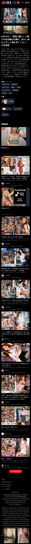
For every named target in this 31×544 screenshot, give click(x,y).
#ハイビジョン (6, 90)
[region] (15, 16)
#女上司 (4, 93)
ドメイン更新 (5, 489)
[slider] (15, 19)
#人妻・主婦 (5, 84)
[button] (3, 21)
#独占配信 (15, 90)
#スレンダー (5, 87)
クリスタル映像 (10, 372)
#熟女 (13, 87)
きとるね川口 (17, 109)
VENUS (8, 341)
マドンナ (8, 185)
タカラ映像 (10, 436)
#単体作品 (14, 84)
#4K (10, 93)
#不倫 (18, 87)
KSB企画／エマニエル (11, 467)
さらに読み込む (15, 471)
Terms (3, 479)
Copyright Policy (6, 482)
